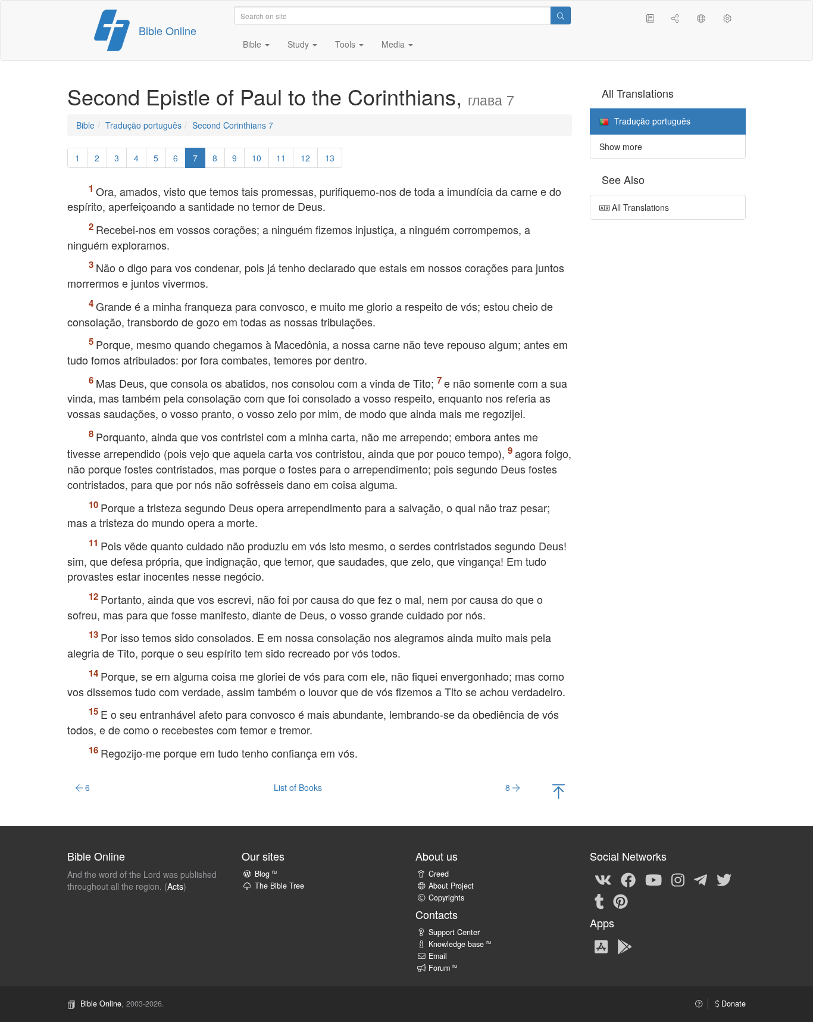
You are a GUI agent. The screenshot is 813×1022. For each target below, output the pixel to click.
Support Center (454, 932)
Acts (175, 886)
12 (305, 158)
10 (256, 158)
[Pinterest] (620, 900)
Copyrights (446, 897)
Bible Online (167, 30)
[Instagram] (677, 879)
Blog (266, 873)
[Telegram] (700, 879)
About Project (451, 885)
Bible (85, 125)
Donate (732, 1003)
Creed (439, 873)
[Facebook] (628, 879)
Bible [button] (253, 44)
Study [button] (299, 44)
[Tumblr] (599, 900)
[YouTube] (653, 879)
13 (329, 158)
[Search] (561, 15)
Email (438, 956)
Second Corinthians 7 (232, 125)
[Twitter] (724, 879)
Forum (443, 967)
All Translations (639, 207)
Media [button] (394, 44)
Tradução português (143, 125)
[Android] (624, 945)
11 (281, 158)
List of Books (298, 787)
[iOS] (601, 945)
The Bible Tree (279, 885)
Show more (620, 146)
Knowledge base (460, 944)
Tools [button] (346, 44)
